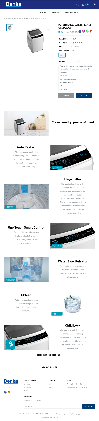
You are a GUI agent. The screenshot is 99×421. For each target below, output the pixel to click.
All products (13, 18)
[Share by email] (91, 31)
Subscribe (88, 406)
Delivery (26, 390)
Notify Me (84, 95)
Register (50, 387)
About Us (27, 384)
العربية (78, 5)
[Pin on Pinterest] (83, 31)
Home (5, 18)
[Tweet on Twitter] (87, 31)
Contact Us (27, 387)
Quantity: (62, 61)
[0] (93, 5)
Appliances (55, 12)
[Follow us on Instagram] (9, 392)
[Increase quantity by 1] (77, 61)
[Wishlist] (86, 5)
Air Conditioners (70, 12)
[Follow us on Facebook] (5, 392)
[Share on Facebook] (80, 31)
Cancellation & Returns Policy (77, 387)
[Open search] (90, 5)
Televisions (42, 12)
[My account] (83, 5)
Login (49, 384)
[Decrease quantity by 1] (69, 61)
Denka (60, 32)
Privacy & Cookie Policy (75, 384)
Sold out (66, 95)
